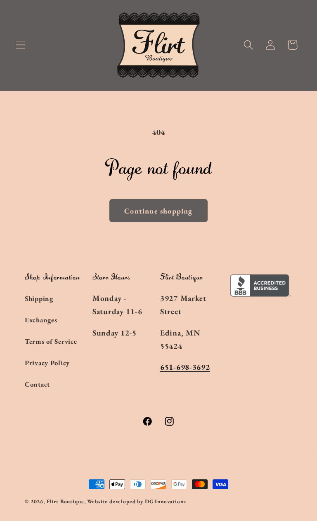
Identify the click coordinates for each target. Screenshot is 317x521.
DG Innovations (165, 501)
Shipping (39, 298)
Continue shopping (158, 211)
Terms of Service (51, 341)
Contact (37, 384)
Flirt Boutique (65, 501)
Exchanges (41, 319)
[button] (21, 45)
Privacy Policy (47, 362)
